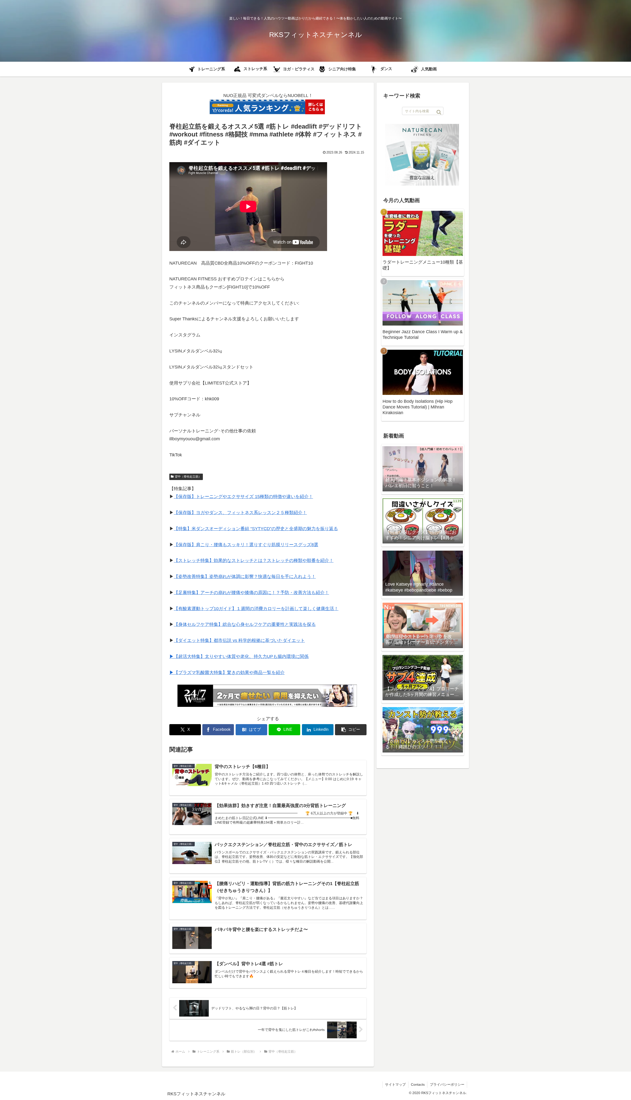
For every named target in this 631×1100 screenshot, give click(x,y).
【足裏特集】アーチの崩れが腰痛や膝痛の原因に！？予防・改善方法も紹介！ (251, 592)
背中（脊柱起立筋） (188, 476)
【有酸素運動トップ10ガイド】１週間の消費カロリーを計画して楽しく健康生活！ (256, 608)
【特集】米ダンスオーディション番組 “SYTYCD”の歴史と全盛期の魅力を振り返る (256, 528)
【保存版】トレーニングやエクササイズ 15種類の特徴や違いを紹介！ (243, 496)
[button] (351, 729)
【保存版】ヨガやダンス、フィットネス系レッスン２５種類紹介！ (240, 512)
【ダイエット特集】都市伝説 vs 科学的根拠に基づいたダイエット (239, 640)
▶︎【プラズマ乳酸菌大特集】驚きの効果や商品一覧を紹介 (227, 672)
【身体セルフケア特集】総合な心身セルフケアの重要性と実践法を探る (245, 624)
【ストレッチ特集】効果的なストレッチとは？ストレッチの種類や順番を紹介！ (253, 560)
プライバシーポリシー (447, 1084)
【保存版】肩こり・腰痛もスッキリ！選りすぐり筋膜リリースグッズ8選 (246, 544)
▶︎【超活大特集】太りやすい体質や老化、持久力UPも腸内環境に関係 (239, 656)
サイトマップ (395, 1084)
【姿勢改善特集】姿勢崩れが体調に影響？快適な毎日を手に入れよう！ (245, 576)
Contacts (418, 1084)
